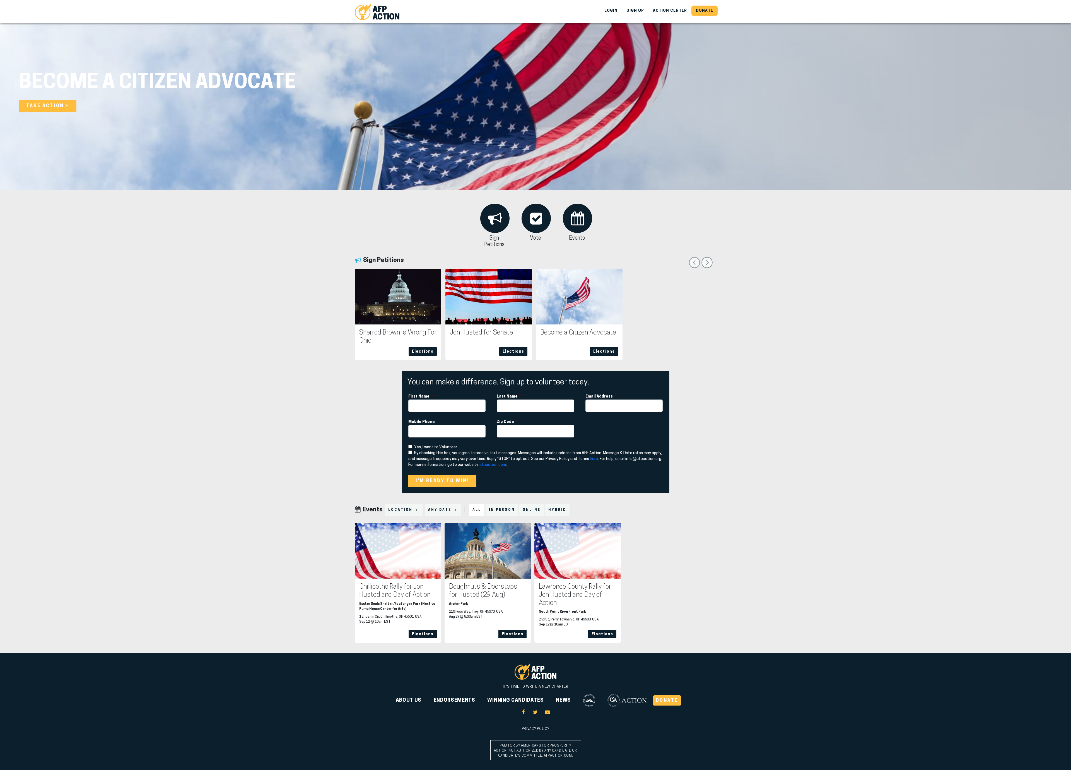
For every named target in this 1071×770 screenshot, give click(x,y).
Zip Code (506, 422)
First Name (419, 396)
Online (532, 510)
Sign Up (635, 11)
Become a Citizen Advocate (578, 332)
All (476, 510)
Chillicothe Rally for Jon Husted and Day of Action (394, 591)
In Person (502, 510)
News (563, 700)
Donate (704, 11)
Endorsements (454, 700)
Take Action (46, 106)
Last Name (507, 396)
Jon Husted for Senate (481, 332)
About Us (408, 700)
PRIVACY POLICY (535, 729)
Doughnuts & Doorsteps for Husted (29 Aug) (483, 591)
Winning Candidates (515, 700)
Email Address (599, 396)
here (594, 459)
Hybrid (557, 510)
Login (610, 11)
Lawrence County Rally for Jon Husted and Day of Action (575, 595)
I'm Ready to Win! (442, 481)
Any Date (440, 510)
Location (401, 510)
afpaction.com (492, 465)
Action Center (670, 11)
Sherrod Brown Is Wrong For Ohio (397, 336)
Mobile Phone (422, 422)
